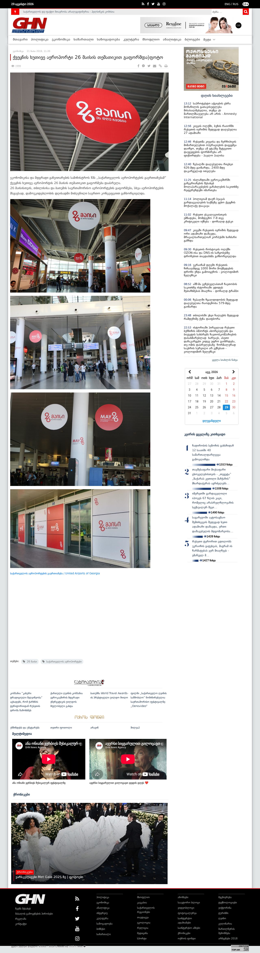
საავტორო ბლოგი (189, 902)
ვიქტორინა (224, 907)
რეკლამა (20, 918)
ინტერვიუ (102, 913)
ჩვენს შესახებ (23, 908)
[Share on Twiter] (148, 66)
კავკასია (142, 902)
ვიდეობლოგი (186, 907)
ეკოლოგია (143, 922)
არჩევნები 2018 (227, 938)
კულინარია (225, 923)
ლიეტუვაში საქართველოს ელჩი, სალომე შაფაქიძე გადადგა (59, 11)
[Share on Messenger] (143, 66)
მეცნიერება (225, 897)
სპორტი (141, 938)
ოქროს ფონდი (187, 938)
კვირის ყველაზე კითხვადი (204, 434)
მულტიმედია (22, 734)
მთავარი (20, 39)
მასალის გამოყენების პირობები (34, 913)
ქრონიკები (21, 794)
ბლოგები (192, 39)
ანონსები (183, 897)
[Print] (166, 66)
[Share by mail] (154, 66)
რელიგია (142, 927)
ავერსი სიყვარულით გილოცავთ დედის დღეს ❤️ (118, 782)
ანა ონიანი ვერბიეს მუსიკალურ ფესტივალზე (38, 782)
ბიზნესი (100, 928)
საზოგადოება (108, 39)
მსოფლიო (151, 39)
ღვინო (222, 918)
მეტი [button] (207, 40)
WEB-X (73, 946)
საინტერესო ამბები (189, 927)
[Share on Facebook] (138, 66)
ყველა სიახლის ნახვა (225, 359)
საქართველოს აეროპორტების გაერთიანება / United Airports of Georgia (55, 573)
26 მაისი (31, 661)
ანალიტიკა (172, 39)
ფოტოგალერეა (187, 913)
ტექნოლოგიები (227, 902)
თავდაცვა (143, 917)
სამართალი (84, 39)
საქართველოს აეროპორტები (63, 661)
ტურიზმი (223, 913)
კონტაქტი (21, 923)
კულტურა (131, 39)
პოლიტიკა (40, 39)
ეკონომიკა (61, 39)
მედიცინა (142, 933)
